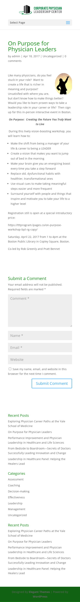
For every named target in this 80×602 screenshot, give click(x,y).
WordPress (40, 596)
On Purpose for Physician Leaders (30, 432)
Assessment (15, 479)
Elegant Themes (39, 592)
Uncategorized (52, 56)
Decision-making (19, 491)
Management (16, 509)
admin (16, 56)
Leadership (15, 503)
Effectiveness (16, 497)
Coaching (14, 485)
